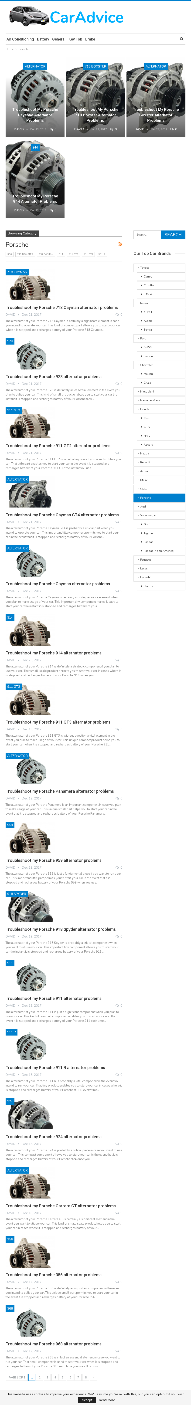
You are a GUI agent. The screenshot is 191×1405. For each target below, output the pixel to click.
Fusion (148, 356)
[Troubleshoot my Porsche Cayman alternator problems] (30, 560)
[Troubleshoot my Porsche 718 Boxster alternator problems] (95, 97)
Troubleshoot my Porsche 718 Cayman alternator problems (62, 307)
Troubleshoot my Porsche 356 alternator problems (54, 1274)
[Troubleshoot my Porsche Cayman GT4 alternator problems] (30, 492)
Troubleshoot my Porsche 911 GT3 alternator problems (58, 722)
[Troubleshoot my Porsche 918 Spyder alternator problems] (30, 906)
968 (10, 1308)
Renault (145, 462)
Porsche (145, 498)
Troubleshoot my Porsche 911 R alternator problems (55, 1067)
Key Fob (75, 39)
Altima (148, 321)
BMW (143, 480)
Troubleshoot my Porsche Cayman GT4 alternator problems (62, 514)
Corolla (149, 285)
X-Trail (148, 312)
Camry (148, 276)
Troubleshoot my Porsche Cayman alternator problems (58, 583)
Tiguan (148, 533)
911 (61, 254)
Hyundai (145, 577)
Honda (144, 409)
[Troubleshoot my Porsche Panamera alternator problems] (30, 768)
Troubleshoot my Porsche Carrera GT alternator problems (61, 1205)
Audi (143, 506)
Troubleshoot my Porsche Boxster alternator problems (156, 115)
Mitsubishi (147, 391)
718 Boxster (95, 66)
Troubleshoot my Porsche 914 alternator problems (54, 652)
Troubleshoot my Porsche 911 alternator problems (54, 998)
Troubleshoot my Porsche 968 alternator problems (54, 1343)
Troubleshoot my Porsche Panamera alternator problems (60, 791)
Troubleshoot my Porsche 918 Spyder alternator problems (61, 929)
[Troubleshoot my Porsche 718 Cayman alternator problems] (30, 284)
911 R (102, 254)
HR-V (147, 436)
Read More (107, 1400)
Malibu (148, 374)
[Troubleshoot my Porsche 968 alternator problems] (30, 1321)
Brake (90, 39)
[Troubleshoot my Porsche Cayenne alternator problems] (35, 97)
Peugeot (145, 560)
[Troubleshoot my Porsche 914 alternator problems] (30, 630)
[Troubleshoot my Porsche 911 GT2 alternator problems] (30, 422)
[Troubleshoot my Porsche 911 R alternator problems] (30, 1044)
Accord (148, 445)
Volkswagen (148, 515)
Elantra (148, 586)
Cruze (147, 383)
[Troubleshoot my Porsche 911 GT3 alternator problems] (30, 699)
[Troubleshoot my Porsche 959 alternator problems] (30, 837)
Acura (144, 471)
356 (9, 254)
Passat (148, 542)
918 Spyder (16, 894)
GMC (143, 489)
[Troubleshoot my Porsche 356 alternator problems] (30, 1251)
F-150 (147, 347)
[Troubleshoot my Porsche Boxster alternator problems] (156, 97)
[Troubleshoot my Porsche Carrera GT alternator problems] (30, 1182)
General (58, 39)
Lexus (144, 568)
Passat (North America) (159, 551)
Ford (143, 338)
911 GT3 (88, 254)
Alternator (35, 66)
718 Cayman (46, 254)
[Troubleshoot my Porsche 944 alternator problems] (35, 178)
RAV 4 (148, 294)
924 (10, 1101)
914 (10, 617)
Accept (87, 1400)
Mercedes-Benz (150, 400)
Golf (147, 524)
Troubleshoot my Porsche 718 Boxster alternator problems (95, 115)
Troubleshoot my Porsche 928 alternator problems (54, 376)
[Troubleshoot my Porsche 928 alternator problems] (30, 353)
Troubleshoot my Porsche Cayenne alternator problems (35, 115)
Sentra (148, 330)
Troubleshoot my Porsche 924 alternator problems (54, 1136)
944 (35, 147)
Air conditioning (20, 39)
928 (10, 341)
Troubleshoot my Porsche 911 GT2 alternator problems (58, 445)
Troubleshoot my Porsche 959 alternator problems (54, 860)
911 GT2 (73, 254)
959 (10, 825)
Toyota (144, 268)
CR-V (147, 427)
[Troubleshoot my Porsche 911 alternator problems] (30, 975)
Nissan (145, 303)
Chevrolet (146, 365)
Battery (43, 39)
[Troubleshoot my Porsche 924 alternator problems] (30, 1113)
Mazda (144, 453)
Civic (147, 418)
